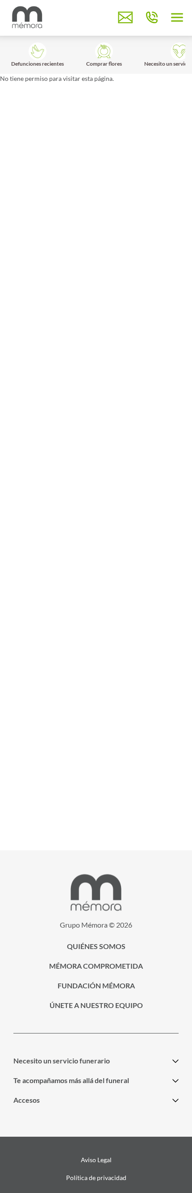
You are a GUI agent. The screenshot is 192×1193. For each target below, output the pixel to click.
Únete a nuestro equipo (96, 1005)
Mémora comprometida (96, 966)
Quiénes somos (96, 946)
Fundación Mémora (96, 985)
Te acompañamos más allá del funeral (71, 1080)
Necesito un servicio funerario (61, 1060)
